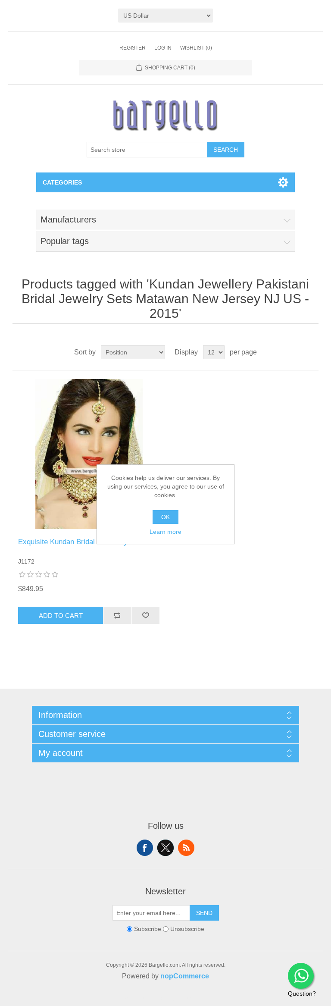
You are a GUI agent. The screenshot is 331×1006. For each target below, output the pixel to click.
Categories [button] (62, 182)
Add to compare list (117, 615)
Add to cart (61, 615)
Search (225, 149)
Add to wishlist (145, 615)
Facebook (145, 848)
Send (204, 912)
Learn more (165, 531)
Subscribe (147, 928)
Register (132, 48)
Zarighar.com (197, 998)
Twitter (165, 848)
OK (165, 517)
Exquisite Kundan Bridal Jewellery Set (79, 542)
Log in (163, 48)
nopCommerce (184, 976)
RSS (186, 848)
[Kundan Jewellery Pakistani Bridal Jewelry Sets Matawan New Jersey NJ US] (89, 454)
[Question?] (301, 976)
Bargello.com (152, 998)
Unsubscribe (187, 928)
